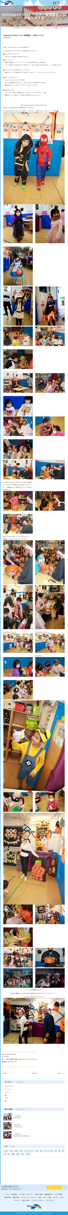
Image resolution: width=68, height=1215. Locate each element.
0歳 (56, 1151)
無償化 (17, 1154)
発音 (6, 1101)
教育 (6, 1095)
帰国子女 (28, 1154)
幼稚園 (16, 1151)
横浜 (37, 1151)
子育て (22, 1154)
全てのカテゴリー (9, 1086)
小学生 (11, 1151)
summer (6, 1151)
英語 (41, 1151)
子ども (6, 1098)
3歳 (4, 1154)
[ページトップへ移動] (65, 1187)
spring (21, 1151)
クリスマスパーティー (29, 1151)
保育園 (12, 1154)
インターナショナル (48, 1151)
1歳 (59, 1151)
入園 (8, 1154)
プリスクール (8, 1089)
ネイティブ (7, 1092)
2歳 (63, 1151)
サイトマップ (50, 1200)
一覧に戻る (34, 1073)
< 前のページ (6, 1073)
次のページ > (61, 1073)
